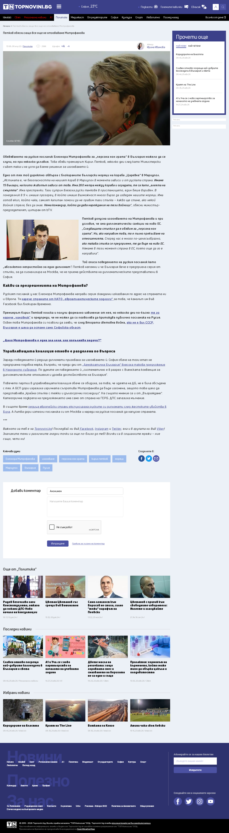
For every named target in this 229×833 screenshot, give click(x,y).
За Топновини (13, 806)
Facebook (178, 801)
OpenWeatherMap (86, 829)
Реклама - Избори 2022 (96, 806)
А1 (51, 17)
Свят (18, 17)
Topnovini (12, 825)
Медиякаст (77, 17)
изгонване (48, 458)
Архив (35, 785)
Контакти (51, 806)
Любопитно (153, 17)
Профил (46, 785)
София (114, 17)
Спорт (139, 17)
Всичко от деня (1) (216, 17)
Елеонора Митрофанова (20, 458)
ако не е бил (136, 322)
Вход (216, 7)
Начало (10, 762)
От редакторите (97, 17)
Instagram (200, 801)
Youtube (210, 801)
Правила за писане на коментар (88, 543)
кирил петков (100, 458)
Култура (127, 17)
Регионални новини (35, 17)
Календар (11, 785)
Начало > (7, 26)
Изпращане (58, 543)
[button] (149, 7)
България (30, 467)
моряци (119, 458)
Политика (61, 17)
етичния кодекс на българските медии (131, 823)
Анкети (24, 785)
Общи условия (147, 806)
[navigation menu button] (59, 6)
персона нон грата (73, 458)
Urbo (78, 806)
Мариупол (12, 467)
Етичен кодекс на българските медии (25, 809)
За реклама (65, 806)
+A (63, 46)
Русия (46, 467)
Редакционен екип (34, 806)
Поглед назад (171, 17)
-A (68, 46)
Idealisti (7, 17)
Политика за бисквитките (123, 806)
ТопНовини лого (35, 7)
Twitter (189, 801)
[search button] (223, 7)
